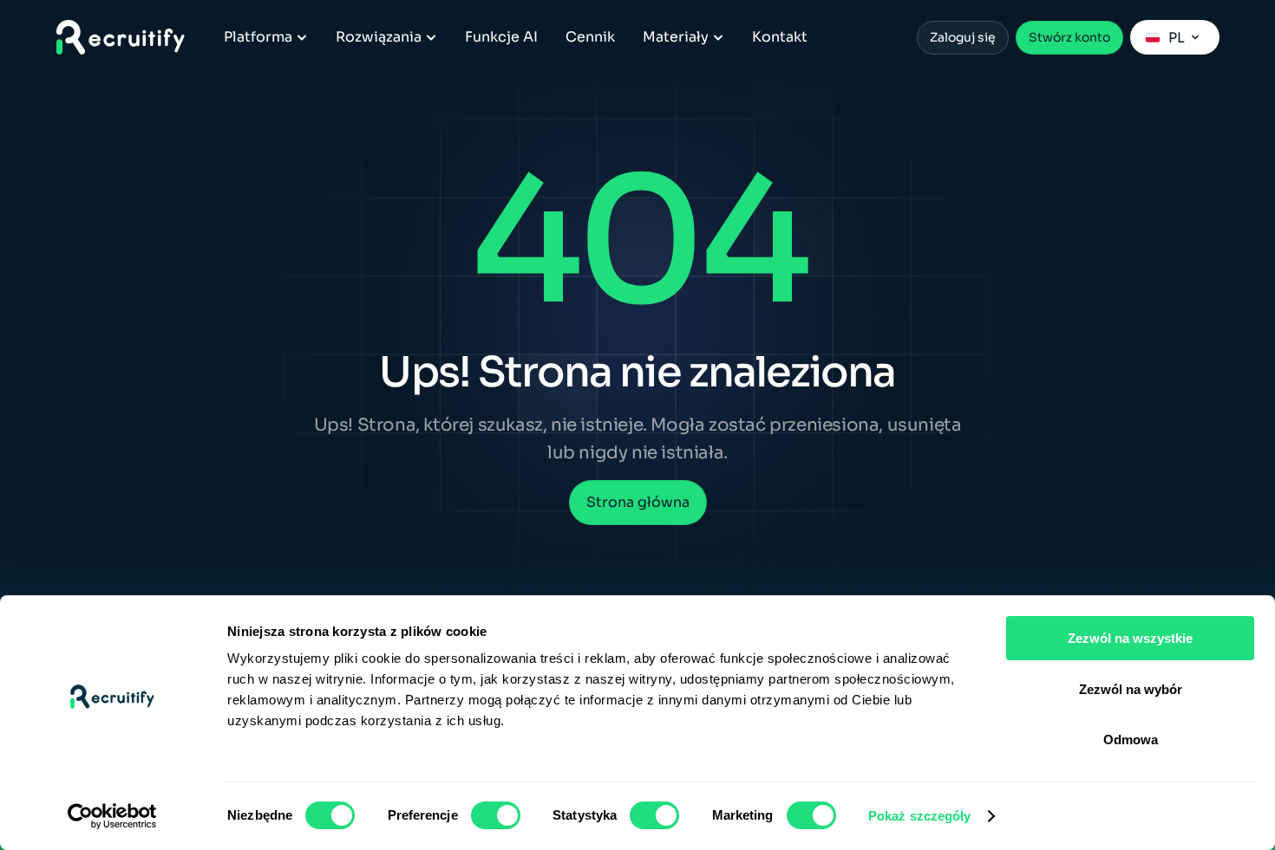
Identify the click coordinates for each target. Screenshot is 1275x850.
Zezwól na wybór (1130, 689)
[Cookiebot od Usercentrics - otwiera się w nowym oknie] (112, 816)
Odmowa (1130, 739)
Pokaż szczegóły (919, 815)
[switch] (495, 815)
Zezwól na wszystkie (1130, 638)
